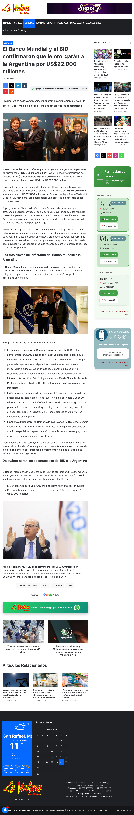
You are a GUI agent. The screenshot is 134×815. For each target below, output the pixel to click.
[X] (11, 85)
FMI (70, 585)
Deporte (51, 23)
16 (66, 751)
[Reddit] (11, 91)
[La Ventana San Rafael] (16, 9)
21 (57, 757)
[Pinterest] (5, 91)
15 (61, 751)
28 (57, 762)
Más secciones (93, 23)
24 (38, 762)
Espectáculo (77, 23)
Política (17, 23)
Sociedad (40, 23)
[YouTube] (22, 799)
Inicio (8, 23)
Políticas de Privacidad (76, 810)
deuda (58, 585)
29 (61, 762)
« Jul (37, 774)
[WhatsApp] (28, 799)
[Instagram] (25, 799)
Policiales (62, 23)
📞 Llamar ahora (109, 219)
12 (47, 751)
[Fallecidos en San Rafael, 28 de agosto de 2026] (122, 54)
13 (52, 751)
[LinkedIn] (18, 85)
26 (47, 762)
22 (61, 757)
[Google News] (51, 595)
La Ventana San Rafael (55, 810)
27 (52, 762)
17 (38, 757)
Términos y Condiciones (97, 810)
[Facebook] (5, 85)
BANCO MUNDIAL (29, 585)
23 (66, 757)
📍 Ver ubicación (109, 226)
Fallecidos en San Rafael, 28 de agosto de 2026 (122, 64)
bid (46, 585)
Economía (28, 23)
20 (52, 757)
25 (42, 762)
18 (42, 757)
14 (57, 751)
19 (47, 757)
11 (42, 751)
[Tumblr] (24, 85)
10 (38, 751)
